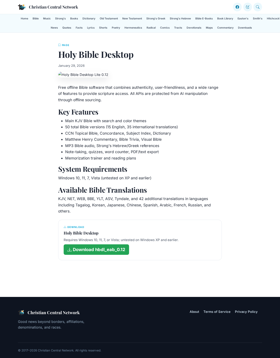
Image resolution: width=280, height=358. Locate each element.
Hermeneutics (133, 27)
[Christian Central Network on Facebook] (237, 7)
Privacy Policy (246, 312)
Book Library (225, 18)
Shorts (103, 27)
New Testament (132, 18)
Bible (36, 18)
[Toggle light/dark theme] (247, 7)
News (54, 27)
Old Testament (109, 18)
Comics (165, 27)
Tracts (178, 27)
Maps (209, 27)
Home (24, 18)
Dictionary (88, 18)
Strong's (60, 18)
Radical (151, 27)
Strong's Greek (155, 18)
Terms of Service (217, 312)
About (194, 312)
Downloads (245, 27)
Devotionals (194, 27)
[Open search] (257, 7)
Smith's (257, 18)
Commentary (225, 27)
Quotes (66, 27)
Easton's (243, 18)
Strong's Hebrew (180, 18)
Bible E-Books (204, 18)
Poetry (116, 27)
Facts (79, 27)
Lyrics (91, 27)
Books (74, 18)
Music (47, 18)
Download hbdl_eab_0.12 (98, 249)
